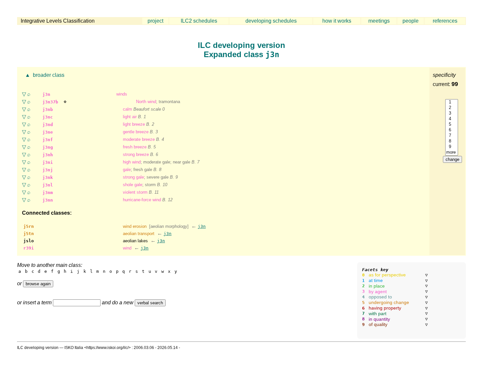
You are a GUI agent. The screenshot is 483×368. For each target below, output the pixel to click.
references (445, 21)
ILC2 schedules (199, 21)
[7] (452, 136)
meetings (379, 21)
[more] (452, 152)
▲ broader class (44, 75)
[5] (452, 124)
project (155, 21)
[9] (452, 147)
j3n (202, 226)
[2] (452, 108)
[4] (452, 119)
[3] (452, 113)
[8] (452, 141)
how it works (336, 21)
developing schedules (271, 21)
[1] (452, 102)
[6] (452, 130)
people (410, 21)
